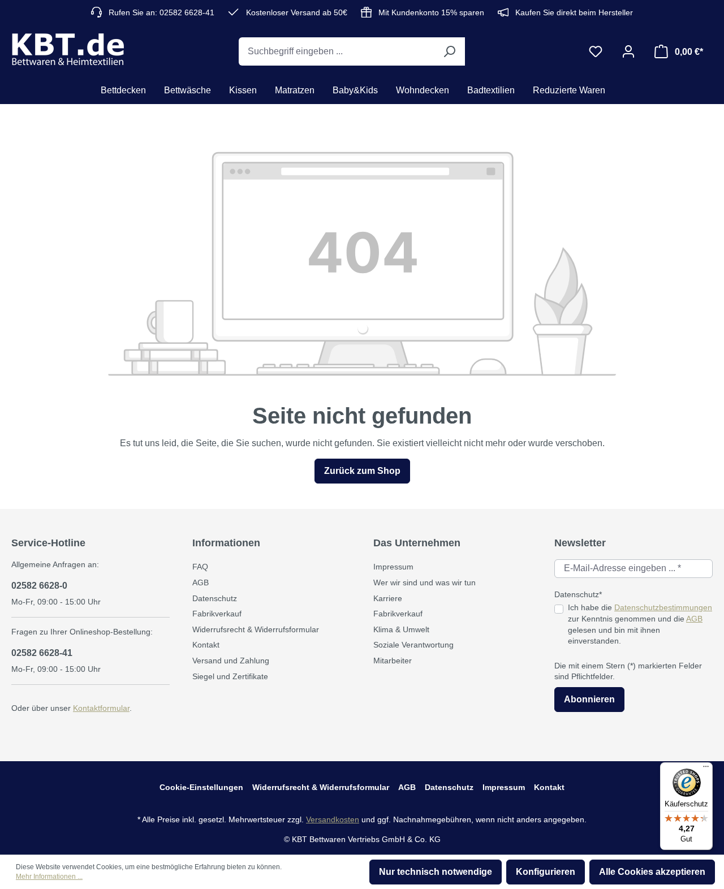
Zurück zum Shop (362, 471)
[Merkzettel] (595, 51)
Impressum (393, 566)
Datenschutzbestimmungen (663, 607)
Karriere (387, 598)
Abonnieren (589, 699)
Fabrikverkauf (217, 613)
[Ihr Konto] (628, 51)
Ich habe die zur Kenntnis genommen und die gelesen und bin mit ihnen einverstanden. (640, 624)
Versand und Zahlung (230, 660)
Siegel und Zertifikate (230, 676)
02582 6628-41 (41, 653)
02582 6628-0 (39, 585)
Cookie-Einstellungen (201, 787)
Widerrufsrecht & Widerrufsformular (255, 629)
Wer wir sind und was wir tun (424, 582)
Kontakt (205, 644)
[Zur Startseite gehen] (67, 49)
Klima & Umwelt (401, 629)
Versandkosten (332, 819)
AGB (200, 582)
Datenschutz (214, 598)
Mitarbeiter (392, 660)
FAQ (200, 566)
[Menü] (706, 769)
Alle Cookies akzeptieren (652, 872)
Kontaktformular (101, 708)
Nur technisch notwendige (435, 872)
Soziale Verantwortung (413, 644)
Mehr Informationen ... (49, 877)
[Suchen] (449, 51)
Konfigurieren (545, 872)
